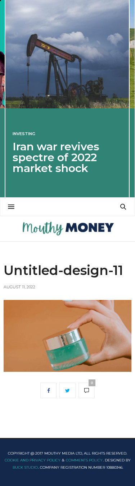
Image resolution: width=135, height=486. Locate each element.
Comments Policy (84, 460)
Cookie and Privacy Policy (32, 460)
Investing (24, 134)
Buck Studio (25, 467)
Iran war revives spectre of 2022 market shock (56, 157)
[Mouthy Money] (67, 229)
